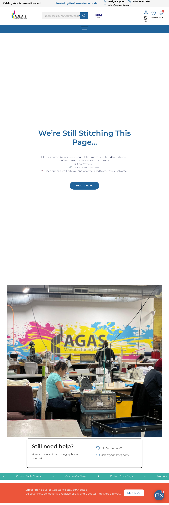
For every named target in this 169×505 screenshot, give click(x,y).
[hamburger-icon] (84, 28)
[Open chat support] (159, 495)
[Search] (84, 15)
